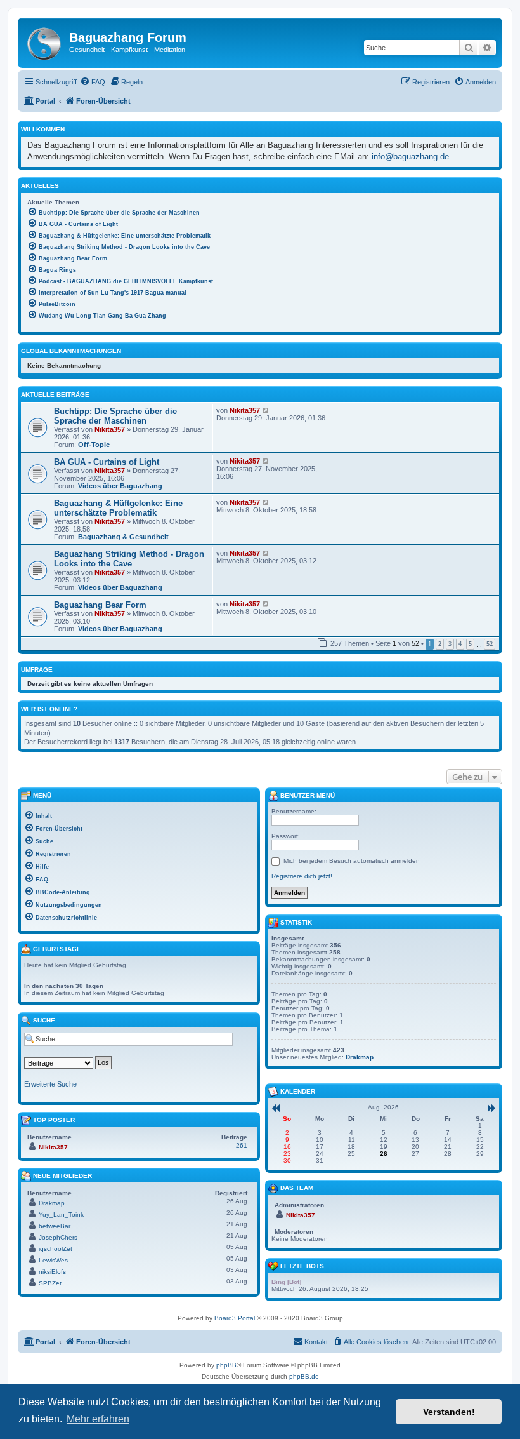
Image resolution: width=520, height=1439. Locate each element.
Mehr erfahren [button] (98, 1419)
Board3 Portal (234, 1318)
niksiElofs (52, 1271)
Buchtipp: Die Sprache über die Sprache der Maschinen (115, 415)
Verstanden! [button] (449, 1412)
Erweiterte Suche (50, 1084)
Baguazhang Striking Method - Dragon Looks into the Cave (129, 558)
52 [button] (489, 643)
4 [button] (460, 643)
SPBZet (50, 1283)
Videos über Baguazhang (120, 486)
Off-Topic (94, 444)
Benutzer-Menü (306, 795)
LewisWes (53, 1260)
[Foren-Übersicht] (45, 41)
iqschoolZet (55, 1248)
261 (241, 1145)
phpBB (226, 1365)
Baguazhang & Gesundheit (123, 536)
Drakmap (52, 1203)
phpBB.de (304, 1376)
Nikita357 (109, 429)
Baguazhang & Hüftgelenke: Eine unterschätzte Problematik (118, 508)
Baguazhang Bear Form (100, 605)
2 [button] (439, 643)
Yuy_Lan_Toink (61, 1214)
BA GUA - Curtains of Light (106, 462)
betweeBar (54, 1225)
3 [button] (450, 643)
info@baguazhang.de (410, 156)
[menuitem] (92, 82)
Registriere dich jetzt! (301, 876)
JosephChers (58, 1237)
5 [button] (470, 643)
